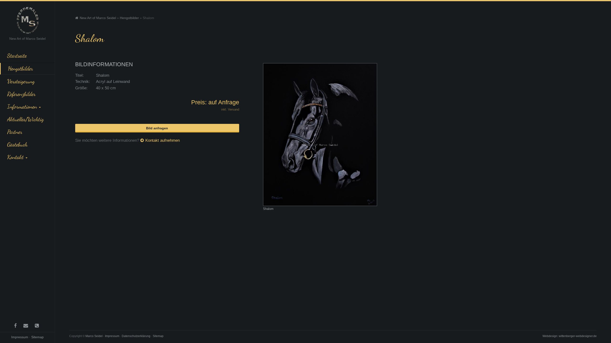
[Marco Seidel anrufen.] (38, 325)
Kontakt (16, 157)
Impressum (19, 337)
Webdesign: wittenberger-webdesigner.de (570, 336)
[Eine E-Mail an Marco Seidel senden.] (26, 325)
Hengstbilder (20, 68)
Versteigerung (21, 81)
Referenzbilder (21, 93)
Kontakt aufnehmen (162, 140)
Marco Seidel (94, 336)
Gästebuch (17, 144)
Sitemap (37, 337)
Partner (14, 131)
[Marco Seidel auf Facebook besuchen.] (16, 325)
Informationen (22, 106)
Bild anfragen (157, 128)
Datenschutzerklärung (136, 336)
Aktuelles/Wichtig (25, 119)
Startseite (17, 55)
